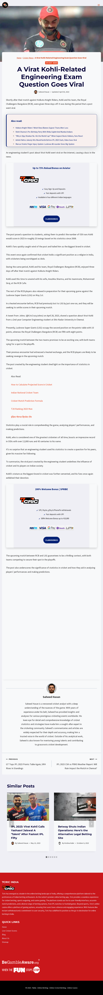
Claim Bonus (51, 219)
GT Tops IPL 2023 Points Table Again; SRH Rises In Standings (26, 764)
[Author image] (12, 843)
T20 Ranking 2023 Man (21, 408)
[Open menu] (98, 5)
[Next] (91, 823)
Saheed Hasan (51, 697)
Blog (4, 934)
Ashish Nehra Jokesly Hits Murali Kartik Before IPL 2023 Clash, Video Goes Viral (46, 140)
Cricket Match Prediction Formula (27, 400)
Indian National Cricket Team (24, 392)
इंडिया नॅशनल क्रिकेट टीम (21, 416)
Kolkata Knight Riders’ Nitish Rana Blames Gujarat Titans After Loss (42, 128)
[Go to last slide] (11, 823)
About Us (5, 938)
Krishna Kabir (69, 843)
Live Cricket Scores (9, 931)
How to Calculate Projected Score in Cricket (31, 384)
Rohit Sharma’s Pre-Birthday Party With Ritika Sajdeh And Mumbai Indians (44, 132)
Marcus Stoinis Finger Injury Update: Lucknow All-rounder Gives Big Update (45, 144)
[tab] (46, 857)
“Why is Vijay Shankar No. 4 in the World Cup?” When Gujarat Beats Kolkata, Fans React (49, 136)
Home (19, 58)
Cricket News (28, 58)
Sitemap (5, 942)
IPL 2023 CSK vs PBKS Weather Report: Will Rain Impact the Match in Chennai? (77, 764)
